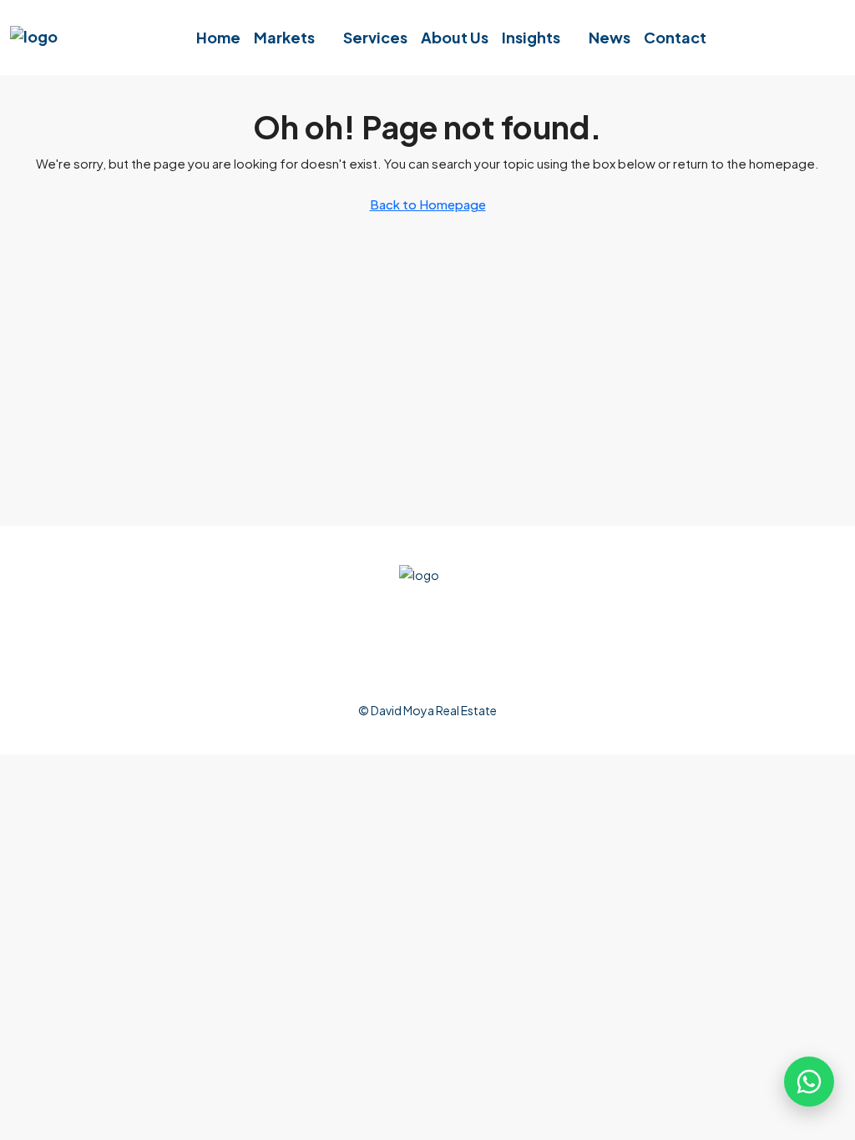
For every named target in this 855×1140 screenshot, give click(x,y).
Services (375, 37)
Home (218, 37)
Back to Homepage (428, 204)
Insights (531, 37)
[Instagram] (355, 654)
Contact (675, 37)
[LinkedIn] (403, 654)
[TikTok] (548, 654)
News (609, 37)
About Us (454, 37)
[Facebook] (306, 654)
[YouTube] (452, 654)
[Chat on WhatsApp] (809, 1082)
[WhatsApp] (500, 654)
